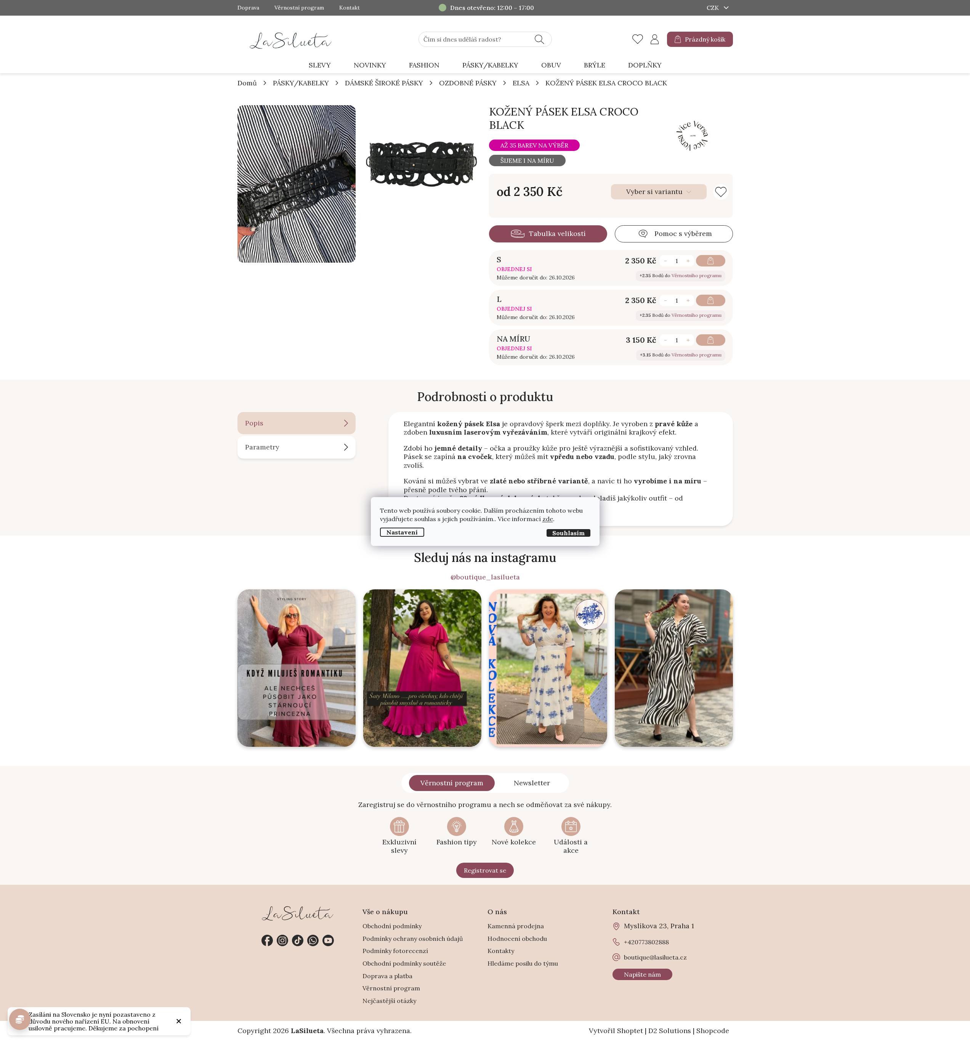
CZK (713, 7)
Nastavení (402, 532)
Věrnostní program (299, 8)
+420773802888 (313, 940)
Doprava (248, 8)
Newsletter (532, 782)
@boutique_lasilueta (485, 577)
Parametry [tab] (262, 447)
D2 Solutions (669, 1030)
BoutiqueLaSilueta (267, 940)
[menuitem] (319, 65)
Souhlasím (568, 533)
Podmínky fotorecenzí (395, 951)
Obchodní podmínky (392, 926)
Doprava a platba (387, 976)
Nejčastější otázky (389, 1000)
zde (547, 519)
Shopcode (712, 1030)
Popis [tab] (254, 423)
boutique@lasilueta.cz (655, 957)
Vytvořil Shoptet (616, 1030)
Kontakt (349, 8)
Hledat (539, 39)
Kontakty (500, 951)
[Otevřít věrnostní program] (19, 1019)
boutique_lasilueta (282, 940)
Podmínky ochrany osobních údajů (412, 938)
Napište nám (642, 974)
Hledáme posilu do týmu (522, 963)
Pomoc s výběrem (683, 233)
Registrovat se (485, 870)
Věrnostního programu (696, 275)
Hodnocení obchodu (517, 938)
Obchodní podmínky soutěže (404, 963)
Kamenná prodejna (515, 926)
